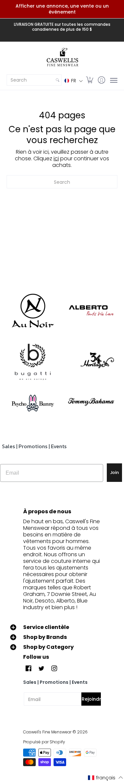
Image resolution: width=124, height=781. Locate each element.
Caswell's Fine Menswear (47, 732)
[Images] (33, 362)
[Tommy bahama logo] (91, 402)
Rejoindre (91, 699)
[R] (33, 311)
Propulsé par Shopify (44, 742)
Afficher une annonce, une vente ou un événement (62, 9)
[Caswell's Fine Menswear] (62, 57)
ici (56, 158)
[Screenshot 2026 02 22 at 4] (33, 401)
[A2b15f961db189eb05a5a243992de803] (91, 310)
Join (114, 472)
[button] (73, 80)
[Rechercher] (57, 80)
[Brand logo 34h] (91, 361)
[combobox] (30, 80)
